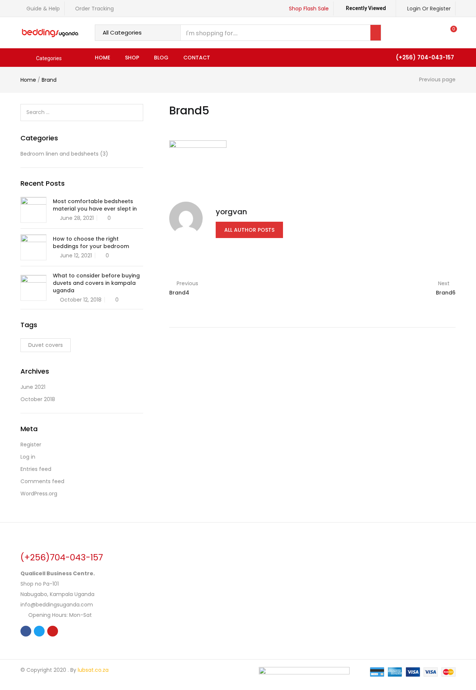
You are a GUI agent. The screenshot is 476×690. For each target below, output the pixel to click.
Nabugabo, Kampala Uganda (57, 594)
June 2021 (32, 387)
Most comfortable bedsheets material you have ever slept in (95, 205)
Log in (27, 456)
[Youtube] (52, 631)
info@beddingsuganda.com (56, 604)
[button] (450, 33)
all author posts (249, 230)
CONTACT (196, 57)
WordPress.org (38, 493)
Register (30, 444)
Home (28, 80)
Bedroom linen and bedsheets (59, 153)
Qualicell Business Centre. (57, 573)
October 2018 (37, 399)
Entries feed (35, 469)
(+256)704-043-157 (61, 557)
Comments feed (42, 481)
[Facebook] (25, 631)
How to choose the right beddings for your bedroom (91, 242)
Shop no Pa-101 (39, 584)
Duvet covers (45, 345)
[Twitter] (39, 631)
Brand (49, 80)
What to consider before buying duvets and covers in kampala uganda (96, 283)
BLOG (161, 57)
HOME (102, 57)
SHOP (132, 57)
